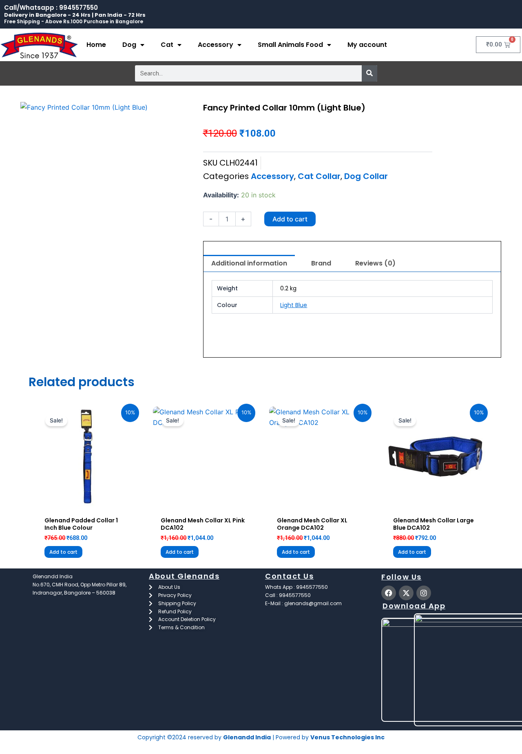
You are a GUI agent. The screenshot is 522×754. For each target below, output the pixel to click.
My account (367, 44)
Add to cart (289, 219)
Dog (129, 44)
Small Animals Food (290, 44)
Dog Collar (366, 176)
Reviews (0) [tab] (375, 263)
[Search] (369, 73)
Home (96, 44)
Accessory (215, 44)
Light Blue (293, 305)
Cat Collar (319, 176)
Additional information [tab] (249, 263)
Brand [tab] (321, 263)
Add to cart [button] (63, 551)
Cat (167, 44)
